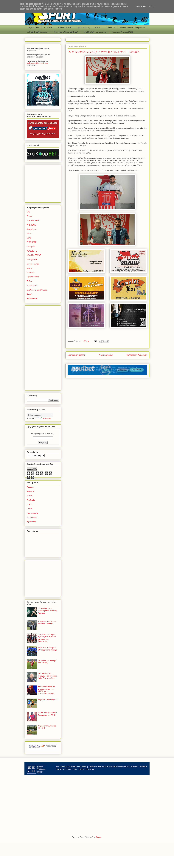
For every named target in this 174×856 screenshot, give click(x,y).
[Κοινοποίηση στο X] (105, 341)
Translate (47, 418)
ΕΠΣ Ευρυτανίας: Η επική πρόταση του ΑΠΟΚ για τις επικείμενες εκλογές (46, 689)
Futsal (29, 216)
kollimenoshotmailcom (37, 63)
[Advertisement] (44, 183)
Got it (152, 6)
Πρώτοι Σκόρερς (83, 28)
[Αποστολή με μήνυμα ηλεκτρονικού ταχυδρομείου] (100, 341)
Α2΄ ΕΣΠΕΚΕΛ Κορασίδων (38, 32)
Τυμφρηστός (32, 517)
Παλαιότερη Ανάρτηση (136, 355)
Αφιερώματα (32, 229)
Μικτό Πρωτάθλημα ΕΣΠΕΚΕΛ (66, 32)
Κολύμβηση (32, 251)
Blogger (99, 837)
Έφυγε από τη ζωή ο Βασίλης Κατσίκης (47, 622)
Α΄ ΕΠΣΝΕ (48, 28)
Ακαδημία (31, 500)
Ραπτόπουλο (32, 513)
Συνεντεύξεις (32, 285)
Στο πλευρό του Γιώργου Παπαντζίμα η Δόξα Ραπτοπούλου (47, 675)
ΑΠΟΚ (29, 496)
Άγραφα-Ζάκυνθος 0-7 (47, 700)
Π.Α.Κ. (29, 504)
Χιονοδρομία (32, 298)
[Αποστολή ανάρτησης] (95, 341)
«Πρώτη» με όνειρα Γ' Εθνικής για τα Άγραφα (47, 648)
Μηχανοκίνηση (33, 264)
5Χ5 (28, 212)
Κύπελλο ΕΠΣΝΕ (65, 28)
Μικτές (97, 28)
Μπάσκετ (31, 272)
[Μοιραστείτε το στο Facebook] (108, 341)
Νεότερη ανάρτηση (77, 355)
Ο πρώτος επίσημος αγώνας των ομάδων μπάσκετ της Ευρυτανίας (47, 637)
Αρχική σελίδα (33, 28)
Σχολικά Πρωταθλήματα (37, 290)
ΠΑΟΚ (29, 508)
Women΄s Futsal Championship (132, 28)
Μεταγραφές (32, 259)
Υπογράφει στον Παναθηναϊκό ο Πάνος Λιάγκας (47, 610)
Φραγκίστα (31, 522)
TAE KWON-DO (33, 220)
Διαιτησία (31, 246)
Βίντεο (29, 233)
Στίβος (29, 281)
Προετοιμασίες (33, 277)
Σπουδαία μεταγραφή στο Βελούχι (47, 661)
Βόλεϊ (29, 238)
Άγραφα (30, 487)
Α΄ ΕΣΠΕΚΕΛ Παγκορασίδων (95, 32)
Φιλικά (29, 294)
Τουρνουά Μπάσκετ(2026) (122, 32)
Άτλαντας (31, 491)
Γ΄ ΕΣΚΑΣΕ (110, 28)
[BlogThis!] (102, 341)
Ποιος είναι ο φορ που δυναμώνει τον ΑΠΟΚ (47, 714)
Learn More (140, 6)
